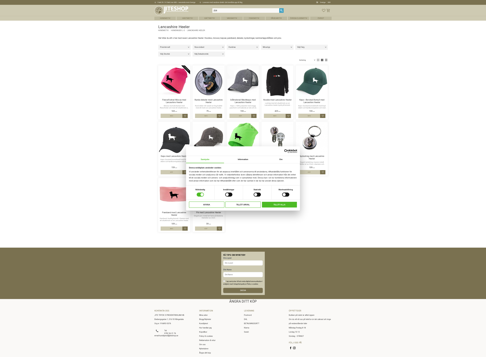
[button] (323, 10)
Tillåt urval (243, 205)
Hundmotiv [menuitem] (165, 18)
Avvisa (206, 205)
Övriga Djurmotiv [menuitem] (298, 18)
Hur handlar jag (205, 328)
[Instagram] (294, 348)
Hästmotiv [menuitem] (187, 18)
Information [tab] (243, 159)
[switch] (228, 195)
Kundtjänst (203, 323)
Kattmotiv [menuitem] (210, 18)
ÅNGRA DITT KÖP (243, 301)
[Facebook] (290, 348)
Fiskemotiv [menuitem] (254, 18)
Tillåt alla (279, 205)
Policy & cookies (206, 336)
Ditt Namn (227, 270)
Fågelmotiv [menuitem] (276, 18)
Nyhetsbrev (203, 349)
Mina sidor (203, 315)
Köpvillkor (203, 332)
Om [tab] (280, 159)
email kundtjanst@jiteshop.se (166, 336)
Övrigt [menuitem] (321, 18)
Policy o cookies (252, 284)
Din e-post (227, 258)
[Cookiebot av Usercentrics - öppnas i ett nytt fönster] (286, 151)
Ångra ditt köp (205, 353)
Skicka (243, 290)
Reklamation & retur (207, 340)
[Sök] (281, 10)
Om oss (202, 344)
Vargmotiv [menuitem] (232, 18)
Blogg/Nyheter (205, 319)
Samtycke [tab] (205, 159)
